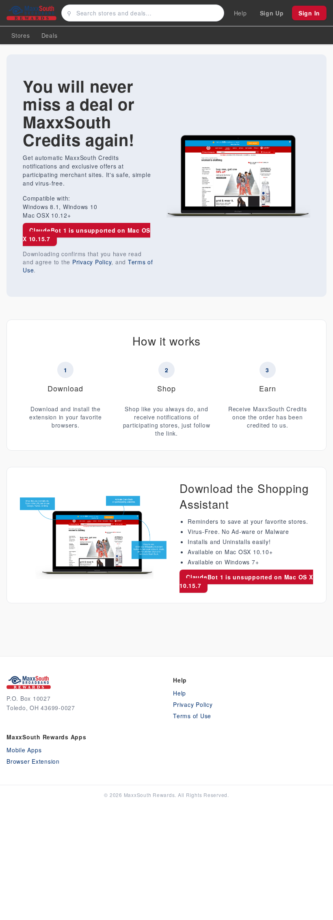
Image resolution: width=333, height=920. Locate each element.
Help (179, 693)
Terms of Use (192, 716)
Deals (49, 35)
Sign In (309, 13)
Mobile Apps (23, 750)
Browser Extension (33, 761)
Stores (20, 35)
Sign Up (272, 13)
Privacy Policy (92, 262)
